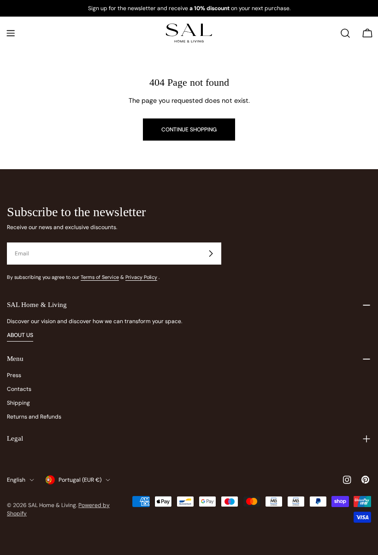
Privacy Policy (141, 277)
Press (14, 375)
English (16, 480)
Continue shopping (189, 129)
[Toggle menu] (10, 33)
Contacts (19, 389)
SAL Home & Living (52, 505)
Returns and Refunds (34, 416)
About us (20, 335)
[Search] (345, 33)
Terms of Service (100, 277)
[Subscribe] (210, 253)
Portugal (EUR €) (80, 480)
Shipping (18, 403)
